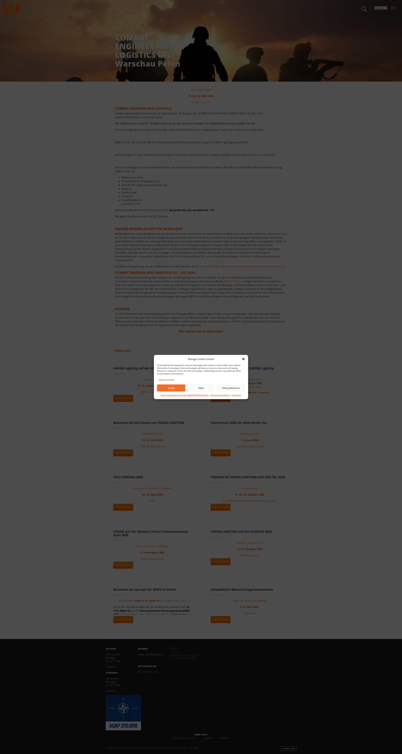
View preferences (231, 387)
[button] (243, 359)
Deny (201, 387)
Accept (171, 387)
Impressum (236, 395)
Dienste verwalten (166, 379)
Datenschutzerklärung (220, 395)
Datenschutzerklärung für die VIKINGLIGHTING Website (185, 395)
